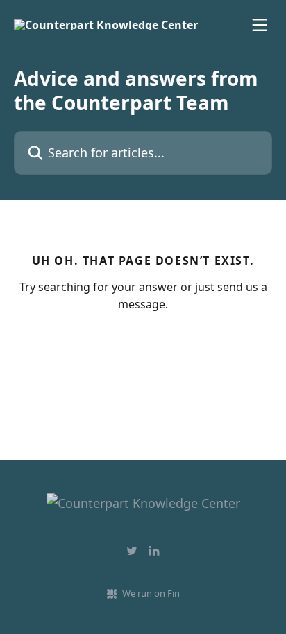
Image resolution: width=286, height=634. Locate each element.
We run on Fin (151, 593)
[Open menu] (259, 25)
